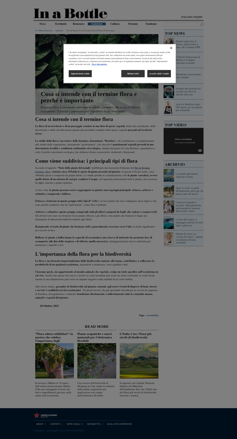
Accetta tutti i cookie (159, 73)
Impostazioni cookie (80, 73)
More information (99, 64)
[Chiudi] (171, 48)
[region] (119, 63)
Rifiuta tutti (133, 73)
